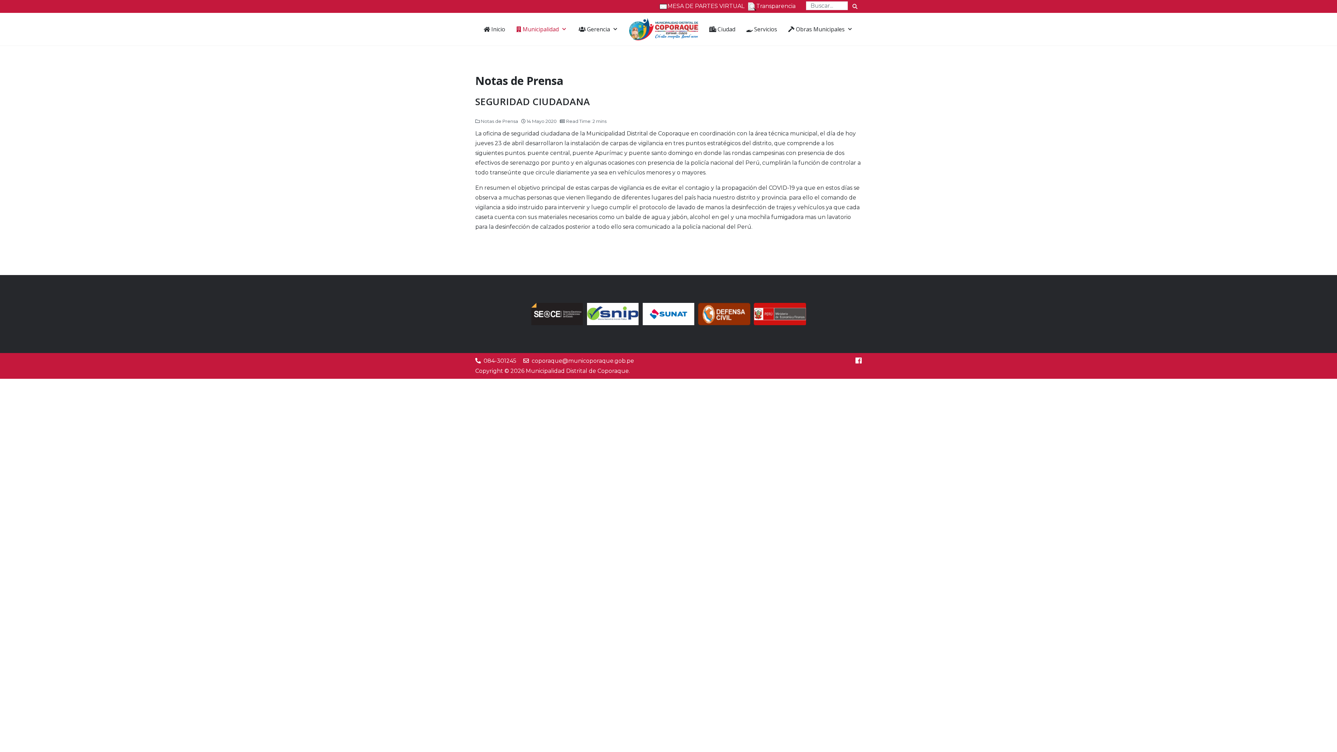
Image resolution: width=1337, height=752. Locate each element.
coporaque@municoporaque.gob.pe (583, 361)
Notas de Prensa (499, 121)
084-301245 (500, 361)
